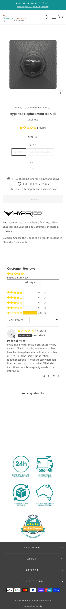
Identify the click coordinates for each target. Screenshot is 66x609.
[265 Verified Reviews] (33, 540)
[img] (26, 331)
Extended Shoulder (41, 152)
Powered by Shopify (33, 606)
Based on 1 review (17, 277)
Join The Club (32, 581)
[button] (28, 127)
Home (18, 107)
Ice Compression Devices (36, 107)
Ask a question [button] (33, 282)
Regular (18, 152)
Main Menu (32, 547)
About (32, 558)
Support (32, 570)
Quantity (33, 162)
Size (33, 145)
